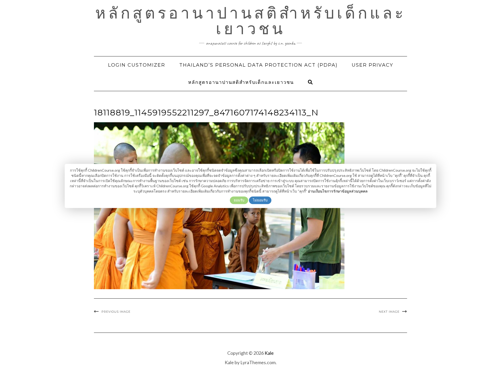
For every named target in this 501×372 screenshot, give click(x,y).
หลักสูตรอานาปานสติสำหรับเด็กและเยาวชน (250, 21)
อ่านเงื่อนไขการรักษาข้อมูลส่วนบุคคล (338, 191)
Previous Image (116, 311)
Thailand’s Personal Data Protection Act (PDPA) (258, 65)
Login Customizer (136, 65)
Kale (269, 353)
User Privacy (372, 65)
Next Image (389, 311)
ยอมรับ (239, 200)
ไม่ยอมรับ (260, 200)
